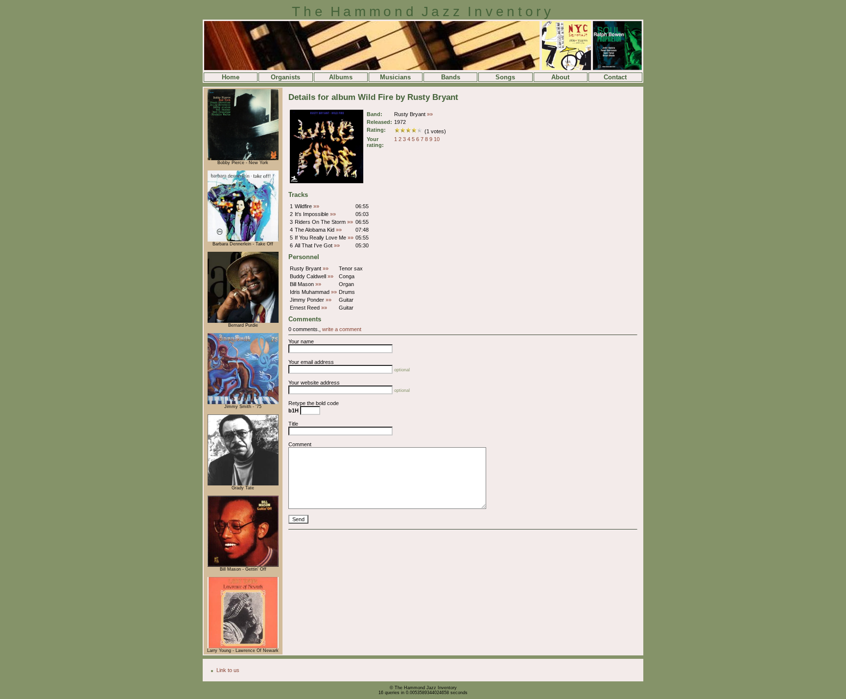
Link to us (227, 670)
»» (430, 114)
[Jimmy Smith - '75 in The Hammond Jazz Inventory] (243, 402)
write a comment (341, 329)
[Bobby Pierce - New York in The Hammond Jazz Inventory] (243, 158)
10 (437, 139)
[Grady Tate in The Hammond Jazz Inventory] (243, 484)
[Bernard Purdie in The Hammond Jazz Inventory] (243, 321)
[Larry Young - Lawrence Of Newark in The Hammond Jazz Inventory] (243, 646)
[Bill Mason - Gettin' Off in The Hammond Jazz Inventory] (243, 565)
